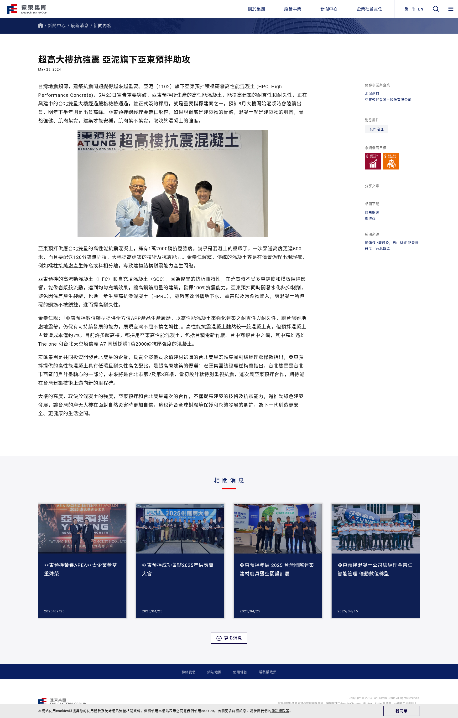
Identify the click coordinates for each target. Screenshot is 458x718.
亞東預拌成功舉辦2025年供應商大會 (177, 569)
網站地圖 (214, 672)
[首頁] (40, 25)
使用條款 (240, 672)
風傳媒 (370, 218)
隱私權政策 (268, 672)
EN (420, 8)
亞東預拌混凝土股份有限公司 (388, 99)
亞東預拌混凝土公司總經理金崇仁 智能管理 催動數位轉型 (375, 569)
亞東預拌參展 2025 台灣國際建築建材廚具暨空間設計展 (277, 569)
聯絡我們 (189, 672)
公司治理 (377, 129)
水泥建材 (372, 93)
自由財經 (372, 212)
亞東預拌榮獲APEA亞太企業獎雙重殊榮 (80, 569)
